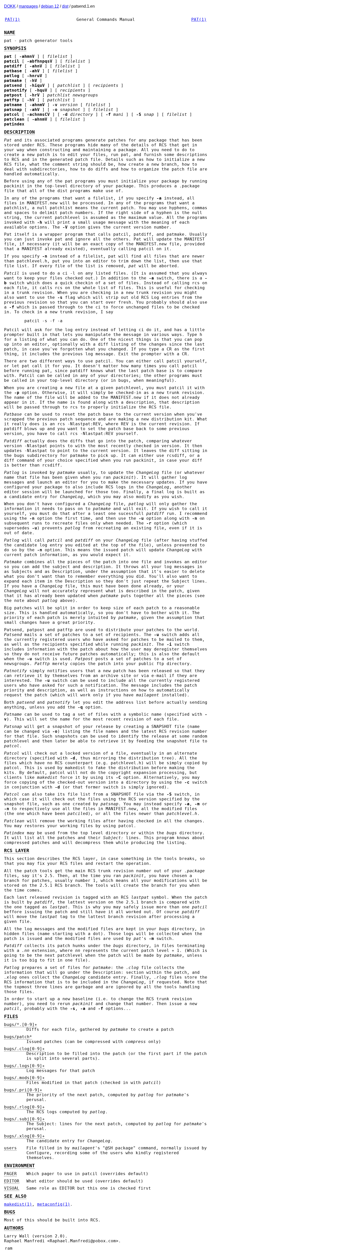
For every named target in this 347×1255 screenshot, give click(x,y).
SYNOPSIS (15, 48)
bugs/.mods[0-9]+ (24, 1077)
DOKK (10, 6)
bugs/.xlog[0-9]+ (24, 1136)
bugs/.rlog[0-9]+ (24, 1107)
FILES (11, 1016)
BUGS (9, 1212)
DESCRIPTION (19, 132)
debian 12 (50, 6)
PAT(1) (12, 19)
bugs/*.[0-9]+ (20, 1024)
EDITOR (11, 1181)
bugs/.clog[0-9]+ (24, 1048)
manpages (28, 6)
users (10, 1148)
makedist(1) (18, 1204)
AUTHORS (14, 1228)
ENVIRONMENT (19, 1165)
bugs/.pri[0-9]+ (23, 1090)
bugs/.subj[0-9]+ (24, 1119)
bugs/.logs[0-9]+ (24, 1065)
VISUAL (11, 1188)
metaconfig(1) (53, 1204)
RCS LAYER (16, 850)
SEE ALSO (15, 1196)
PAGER (10, 1173)
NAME (9, 32)
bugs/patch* (18, 1036)
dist (65, 6)
